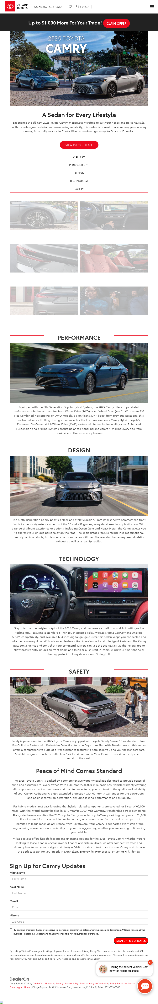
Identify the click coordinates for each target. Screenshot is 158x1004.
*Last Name (17, 887)
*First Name (17, 872)
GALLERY (79, 157)
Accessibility (71, 983)
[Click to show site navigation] (152, 7)
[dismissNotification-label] (150, 962)
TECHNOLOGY (79, 181)
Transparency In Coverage (94, 983)
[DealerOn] (19, 978)
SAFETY (79, 189)
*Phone (14, 915)
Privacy (59, 983)
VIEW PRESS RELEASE (79, 145)
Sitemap (49, 983)
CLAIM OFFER (116, 23)
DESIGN (79, 173)
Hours (27, 987)
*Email (14, 901)
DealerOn (38, 983)
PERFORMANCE (79, 165)
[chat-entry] (145, 986)
